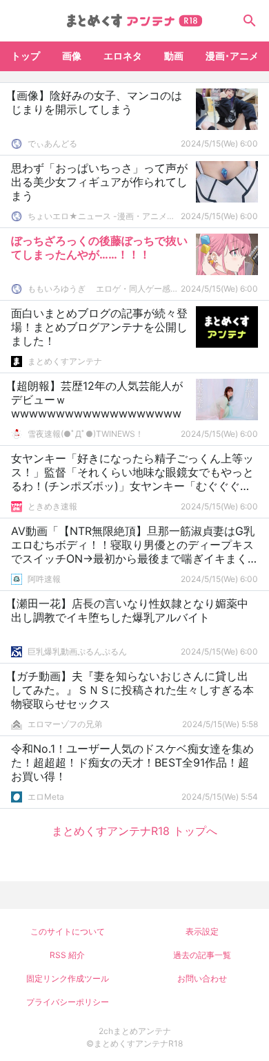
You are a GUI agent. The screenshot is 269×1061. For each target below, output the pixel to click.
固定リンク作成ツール (67, 978)
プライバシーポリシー (67, 1002)
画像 (71, 56)
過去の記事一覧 (202, 955)
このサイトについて (67, 931)
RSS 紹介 (67, 955)
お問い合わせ (202, 978)
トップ (25, 56)
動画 (173, 56)
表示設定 (202, 931)
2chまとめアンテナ (135, 1031)
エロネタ (122, 56)
